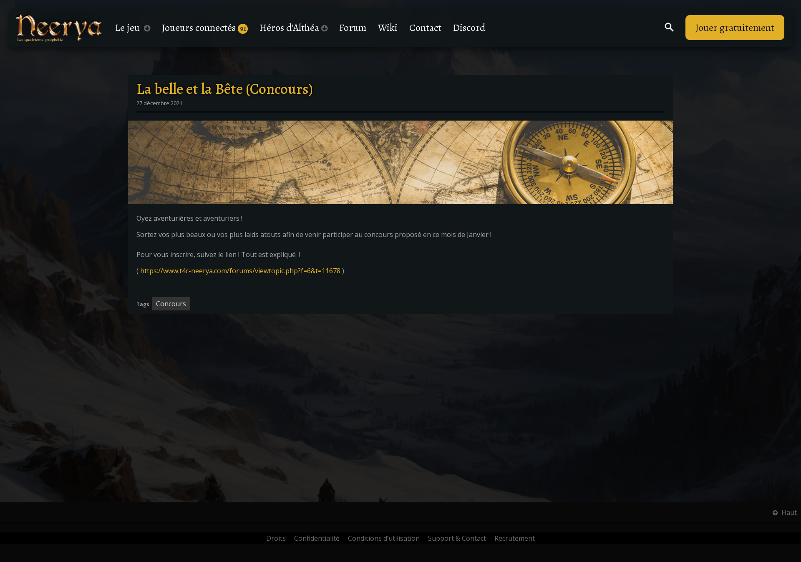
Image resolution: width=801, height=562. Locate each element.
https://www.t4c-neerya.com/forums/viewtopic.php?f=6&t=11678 (240, 270)
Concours (171, 303)
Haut (788, 512)
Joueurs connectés (204, 27)
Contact (425, 27)
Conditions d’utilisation (384, 538)
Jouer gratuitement (734, 27)
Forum (352, 27)
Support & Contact (457, 538)
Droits (276, 538)
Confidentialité (317, 538)
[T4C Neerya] (59, 27)
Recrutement (514, 538)
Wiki (388, 27)
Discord (469, 27)
